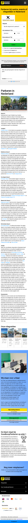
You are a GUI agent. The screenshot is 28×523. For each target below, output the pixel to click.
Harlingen (8, 262)
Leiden (22, 254)
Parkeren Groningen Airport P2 (8, 197)
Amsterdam (14, 252)
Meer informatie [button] (19, 519)
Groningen (3, 255)
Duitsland (4, 219)
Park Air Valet (14, 242)
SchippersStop (18, 173)
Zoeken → (14, 44)
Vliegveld (4, 23)
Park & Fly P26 (9, 173)
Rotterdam (19, 252)
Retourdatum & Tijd (7, 37)
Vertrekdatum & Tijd (7, 30)
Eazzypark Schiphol (12, 148)
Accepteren (14, 521)
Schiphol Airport (4, 130)
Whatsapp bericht (14, 418)
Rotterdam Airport (5, 225)
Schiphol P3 (3, 148)
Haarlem (18, 254)
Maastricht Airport (5, 202)
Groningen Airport (5, 178)
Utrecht (3, 254)
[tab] (8, 81)
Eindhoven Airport (5, 153)
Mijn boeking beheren (14, 409)
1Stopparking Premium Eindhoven (10, 65)
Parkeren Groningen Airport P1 (18, 195)
